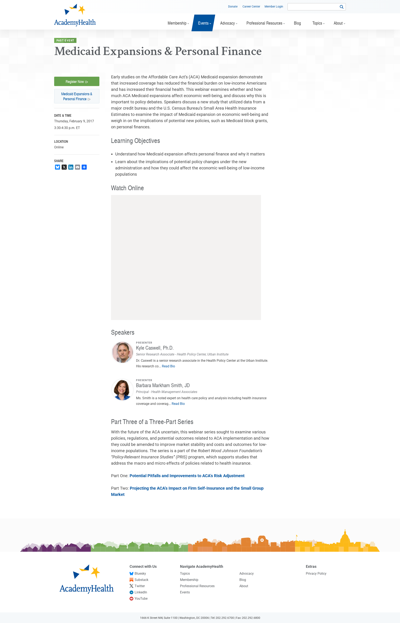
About (243, 586)
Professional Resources (197, 586)
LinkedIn (141, 592)
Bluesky (140, 573)
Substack (141, 580)
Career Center (251, 6)
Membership (189, 580)
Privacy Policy (316, 573)
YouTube (141, 598)
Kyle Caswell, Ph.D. (155, 347)
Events (185, 592)
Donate (233, 6)
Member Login (274, 6)
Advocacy (246, 573)
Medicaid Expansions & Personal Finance (76, 96)
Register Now (75, 81)
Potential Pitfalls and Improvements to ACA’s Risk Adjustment (187, 475)
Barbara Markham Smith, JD (163, 385)
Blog (242, 580)
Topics (185, 573)
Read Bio (168, 366)
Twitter (140, 586)
